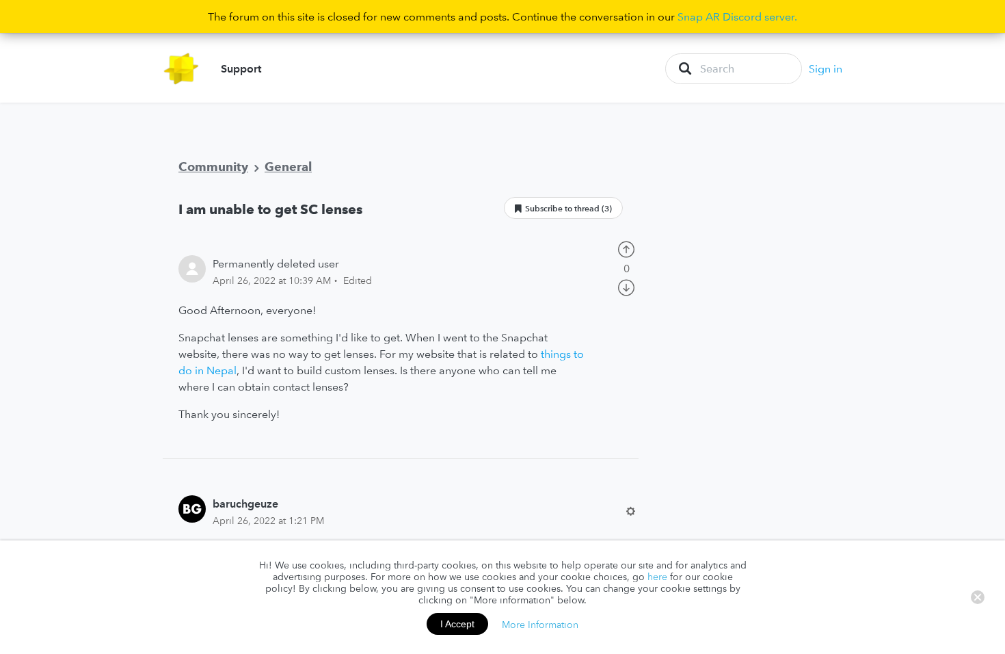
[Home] (181, 69)
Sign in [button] (825, 68)
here (657, 577)
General (288, 166)
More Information (540, 624)
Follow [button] (563, 208)
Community (213, 166)
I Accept (457, 623)
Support (241, 68)
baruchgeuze (245, 503)
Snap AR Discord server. (737, 16)
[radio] (626, 247)
